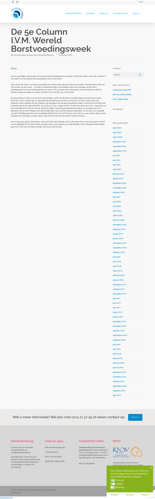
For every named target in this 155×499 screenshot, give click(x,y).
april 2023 (117, 132)
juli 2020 (116, 197)
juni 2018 (117, 261)
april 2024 (117, 128)
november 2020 (119, 188)
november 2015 (119, 377)
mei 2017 (117, 308)
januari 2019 (118, 238)
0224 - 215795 (100, 452)
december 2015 (119, 372)
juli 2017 (116, 298)
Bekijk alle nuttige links (55, 461)
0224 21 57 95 (81, 417)
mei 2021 (117, 165)
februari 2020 (119, 220)
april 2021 (117, 169)
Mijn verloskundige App (55, 447)
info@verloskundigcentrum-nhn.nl (93, 455)
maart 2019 (118, 234)
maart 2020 (118, 215)
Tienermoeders (51, 452)
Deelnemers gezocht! (122, 90)
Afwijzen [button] (145, 495)
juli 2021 (116, 155)
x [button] (151, 467)
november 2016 (119, 326)
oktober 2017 (119, 289)
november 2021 (119, 146)
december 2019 (119, 225)
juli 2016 (116, 344)
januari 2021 (118, 178)
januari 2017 (118, 317)
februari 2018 (119, 275)
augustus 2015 (119, 391)
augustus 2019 (119, 229)
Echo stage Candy (120, 99)
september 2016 (120, 335)
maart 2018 (118, 271)
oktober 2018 (119, 252)
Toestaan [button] (114, 495)
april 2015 (117, 395)
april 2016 (117, 354)
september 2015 (120, 386)
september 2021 (120, 151)
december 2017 (119, 285)
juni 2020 (117, 202)
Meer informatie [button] (134, 477)
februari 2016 (119, 363)
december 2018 (119, 243)
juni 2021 (117, 160)
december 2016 (119, 321)
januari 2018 (118, 280)
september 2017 (120, 294)
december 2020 (119, 183)
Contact (135, 417)
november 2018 (119, 248)
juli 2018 (116, 257)
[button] (112, 480)
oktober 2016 (119, 331)
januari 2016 (118, 368)
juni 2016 (117, 349)
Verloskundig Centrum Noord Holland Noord (34, 55)
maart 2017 (118, 312)
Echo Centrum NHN (53, 457)
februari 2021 (119, 174)
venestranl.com (6, 498)
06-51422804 (86, 463)
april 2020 (117, 211)
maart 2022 (118, 137)
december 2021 (119, 142)
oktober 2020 (119, 192)
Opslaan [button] (129, 495)
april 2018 (117, 266)
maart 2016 (118, 358)
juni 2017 (117, 303)
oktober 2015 (119, 381)
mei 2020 (117, 206)
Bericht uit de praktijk (122, 94)
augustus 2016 (119, 340)
